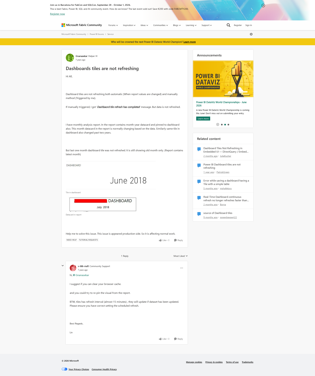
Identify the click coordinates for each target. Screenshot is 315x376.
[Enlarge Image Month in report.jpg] (103, 204)
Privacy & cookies (214, 362)
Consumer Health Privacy (104, 369)
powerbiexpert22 (228, 217)
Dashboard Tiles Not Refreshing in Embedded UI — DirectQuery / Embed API (225, 149)
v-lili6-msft (83, 266)
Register (238, 25)
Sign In (248, 25)
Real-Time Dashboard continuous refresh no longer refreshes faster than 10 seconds (225, 198)
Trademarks (247, 362)
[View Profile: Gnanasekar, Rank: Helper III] (70, 58)
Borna (223, 204)
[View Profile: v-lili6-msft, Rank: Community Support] (73, 268)
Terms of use (232, 362)
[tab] (221, 124)
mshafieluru (226, 188)
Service (110, 34)
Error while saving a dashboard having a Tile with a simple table (226, 182)
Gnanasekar (81, 56)
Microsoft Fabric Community (74, 34)
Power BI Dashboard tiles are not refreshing (222, 166)
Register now (57, 13)
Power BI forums (97, 34)
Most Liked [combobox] (181, 256)
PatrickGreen (223, 172)
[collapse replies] (63, 266)
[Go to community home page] (82, 25)
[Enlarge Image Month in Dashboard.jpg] (111, 175)
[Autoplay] (217, 124)
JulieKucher (225, 156)
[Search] (229, 25)
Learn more (189, 41)
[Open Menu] (251, 34)
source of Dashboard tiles (217, 213)
